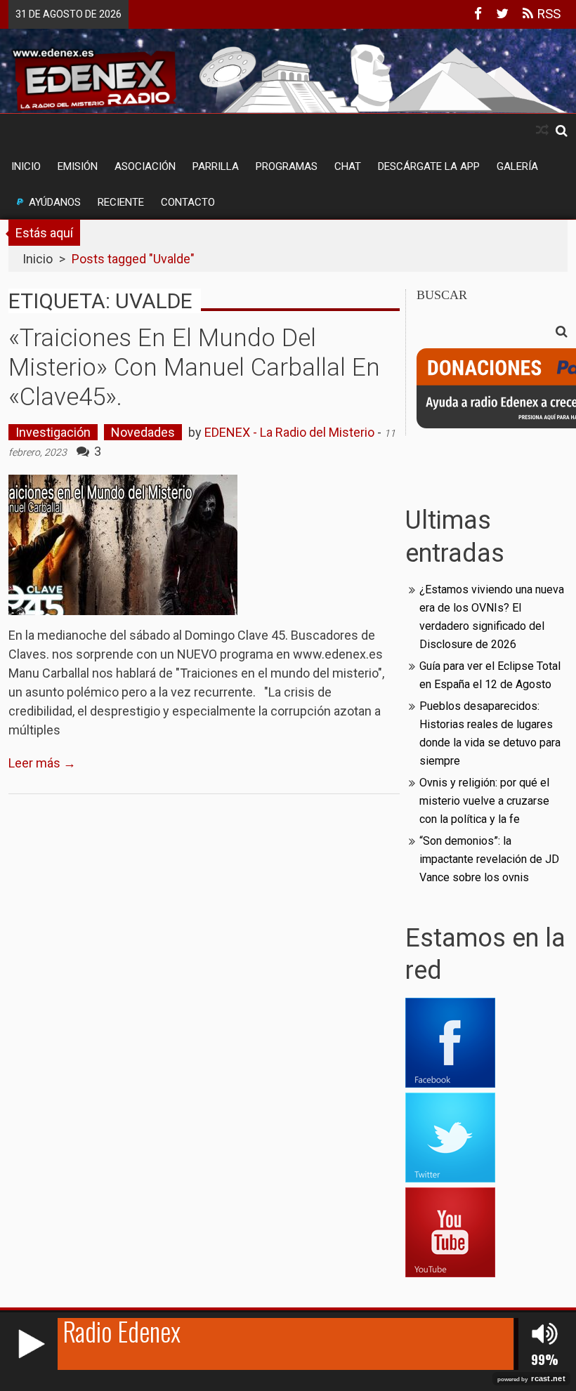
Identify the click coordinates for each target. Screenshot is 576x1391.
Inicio (26, 166)
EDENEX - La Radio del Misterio (289, 432)
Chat (347, 166)
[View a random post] (542, 130)
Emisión (78, 166)
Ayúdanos (55, 202)
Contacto (188, 202)
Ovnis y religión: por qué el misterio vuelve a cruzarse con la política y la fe (484, 801)
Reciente (121, 202)
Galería (517, 166)
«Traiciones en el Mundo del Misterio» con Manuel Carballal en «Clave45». (194, 367)
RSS (547, 14)
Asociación (145, 166)
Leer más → (42, 763)
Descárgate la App (429, 166)
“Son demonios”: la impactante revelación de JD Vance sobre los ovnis (489, 859)
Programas (287, 166)
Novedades (143, 432)
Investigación (53, 432)
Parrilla (215, 166)
